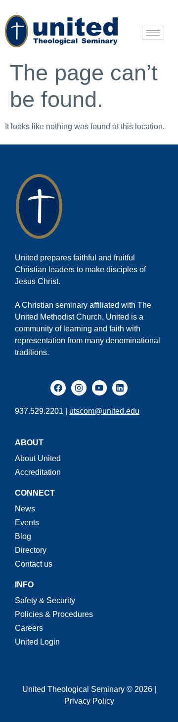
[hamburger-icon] (153, 33)
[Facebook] (58, 388)
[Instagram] (79, 388)
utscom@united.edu (104, 411)
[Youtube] (99, 388)
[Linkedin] (120, 388)
